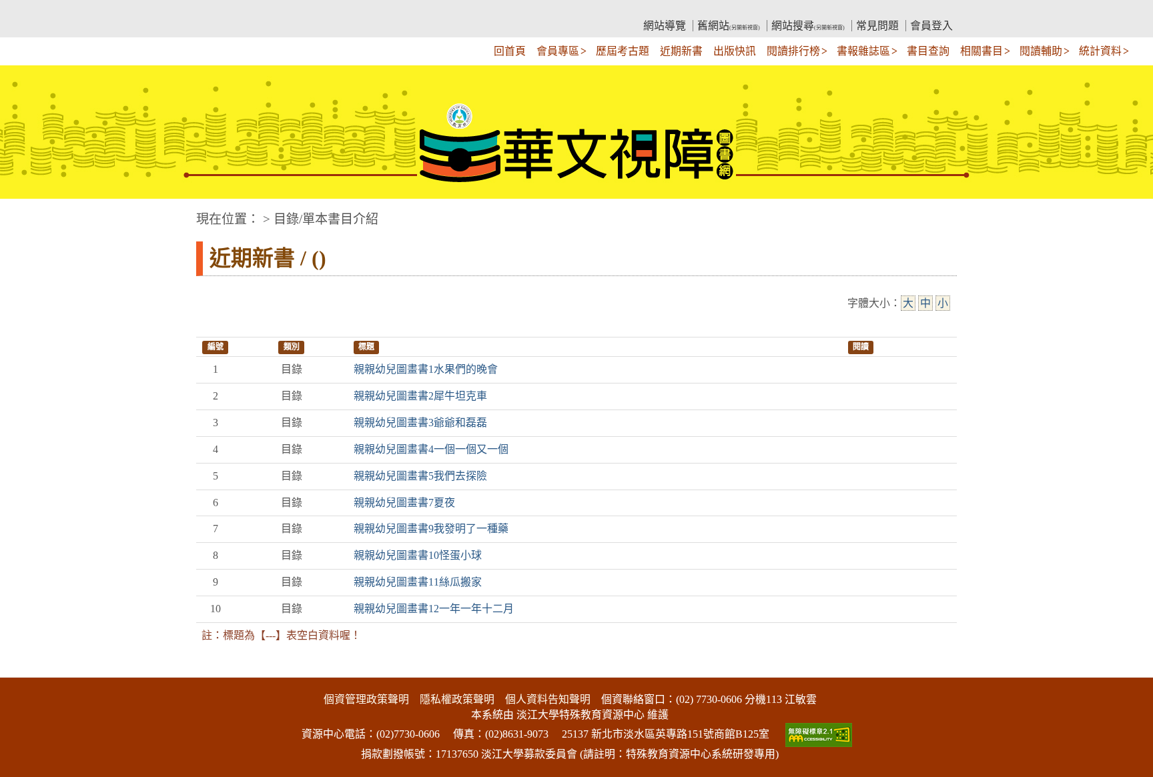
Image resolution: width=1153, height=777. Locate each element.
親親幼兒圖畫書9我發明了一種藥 (431, 528)
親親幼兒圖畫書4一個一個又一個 (431, 449)
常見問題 (877, 25)
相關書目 (981, 51)
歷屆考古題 (622, 51)
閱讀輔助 (1041, 51)
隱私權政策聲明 (457, 699)
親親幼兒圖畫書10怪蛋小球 (418, 555)
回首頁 (510, 51)
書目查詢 (928, 51)
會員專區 (557, 51)
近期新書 (681, 51)
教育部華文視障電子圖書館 (314, 10)
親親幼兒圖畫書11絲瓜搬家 (418, 582)
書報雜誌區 (863, 51)
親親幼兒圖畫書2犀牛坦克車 (420, 396)
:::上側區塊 (221, 10)
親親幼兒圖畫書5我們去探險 (420, 476)
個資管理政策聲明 (366, 699)
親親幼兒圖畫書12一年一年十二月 (434, 608)
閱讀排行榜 (793, 51)
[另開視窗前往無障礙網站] (817, 734)
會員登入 (931, 25)
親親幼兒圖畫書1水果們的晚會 (426, 369)
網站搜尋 (808, 25)
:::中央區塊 (25, 212)
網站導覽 (664, 25)
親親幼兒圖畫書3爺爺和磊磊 (420, 422)
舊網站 (728, 25)
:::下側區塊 (25, 669)
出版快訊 (734, 51)
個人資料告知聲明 (548, 699)
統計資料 (1100, 51)
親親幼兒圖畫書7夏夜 (404, 502)
